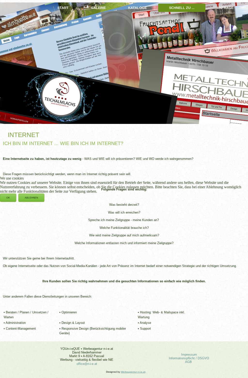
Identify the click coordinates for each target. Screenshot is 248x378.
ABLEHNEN (31, 197)
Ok (8, 197)
